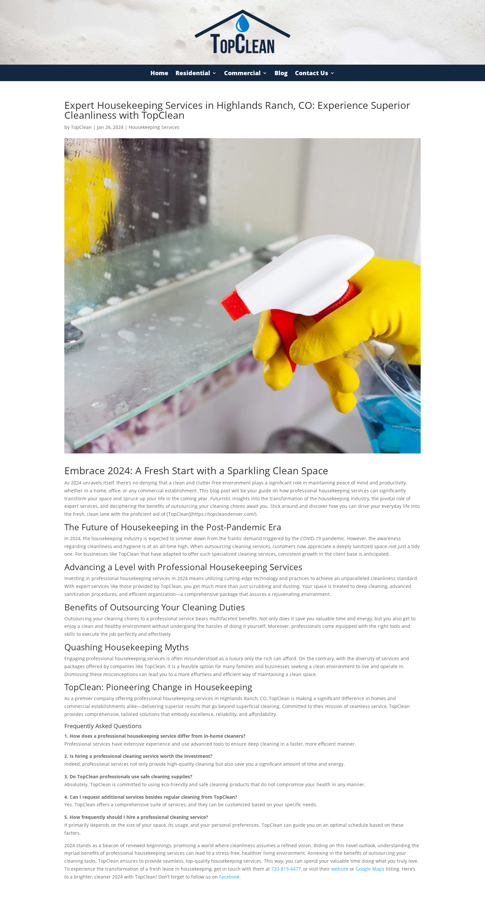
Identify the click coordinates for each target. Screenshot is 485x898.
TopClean (81, 127)
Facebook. (230, 877)
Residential (193, 74)
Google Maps (370, 869)
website (339, 869)
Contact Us (311, 74)
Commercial (242, 74)
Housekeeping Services (154, 127)
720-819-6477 (286, 869)
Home (159, 74)
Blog (281, 74)
